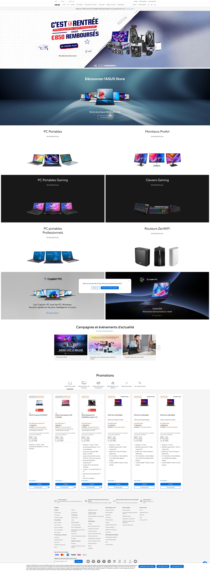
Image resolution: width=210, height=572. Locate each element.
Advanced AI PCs (144, 512)
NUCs (55, 547)
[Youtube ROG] (114, 561)
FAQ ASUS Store (127, 516)
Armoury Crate (143, 520)
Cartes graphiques (75, 525)
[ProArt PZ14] (157, 295)
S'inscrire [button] (78, 561)
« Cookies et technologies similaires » (91, 569)
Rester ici (95, 288)
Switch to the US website (109, 288)
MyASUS (142, 515)
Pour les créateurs (58, 527)
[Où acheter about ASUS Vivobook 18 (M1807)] (48, 487)
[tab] (103, 65)
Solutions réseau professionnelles (92, 513)
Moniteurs (56, 537)
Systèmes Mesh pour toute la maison (78, 546)
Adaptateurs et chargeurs (94, 538)
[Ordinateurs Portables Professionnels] (53, 247)
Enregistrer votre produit (129, 518)
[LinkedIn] (109, 561)
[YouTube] (88, 561)
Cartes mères (74, 517)
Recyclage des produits (111, 537)
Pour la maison (57, 522)
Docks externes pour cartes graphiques (78, 530)
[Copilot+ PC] (53, 295)
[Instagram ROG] (119, 561)
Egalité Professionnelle (110, 525)
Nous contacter (126, 510)
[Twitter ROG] (130, 561)
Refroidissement (75, 522)
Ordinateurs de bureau (59, 544)
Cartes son (74, 533)
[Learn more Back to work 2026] (105, 67)
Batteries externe (92, 543)
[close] (129, 281)
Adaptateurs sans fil (93, 510)
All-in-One (56, 542)
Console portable (58, 517)
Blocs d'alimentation (76, 527)
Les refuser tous (163, 566)
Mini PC (73, 510)
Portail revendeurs (109, 527)
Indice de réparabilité (110, 539)
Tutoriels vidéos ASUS (128, 525)
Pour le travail (57, 525)
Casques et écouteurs (93, 528)
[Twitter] (104, 561)
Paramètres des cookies (147, 566)
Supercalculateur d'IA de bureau (96, 516)
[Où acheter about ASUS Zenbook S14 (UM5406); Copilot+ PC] (101, 487)
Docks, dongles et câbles (94, 541)
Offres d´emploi (109, 520)
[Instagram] (93, 561)
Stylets (90, 546)
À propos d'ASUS (109, 510)
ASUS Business (143, 1)
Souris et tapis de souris (94, 526)
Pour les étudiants (58, 530)
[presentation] (49, 487)
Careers (107, 522)
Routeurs (73, 543)
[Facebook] (98, 561)
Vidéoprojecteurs (58, 540)
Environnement (152, 1)
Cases (72, 520)
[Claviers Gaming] (157, 198)
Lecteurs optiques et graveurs (78, 536)
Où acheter (108, 517)
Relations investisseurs (110, 529)
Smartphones (57, 512)
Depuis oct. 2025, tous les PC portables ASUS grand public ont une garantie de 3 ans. (104, 9)
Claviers (90, 523)
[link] (57, 4)
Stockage (73, 538)
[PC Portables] (53, 150)
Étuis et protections (93, 536)
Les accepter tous (177, 566)
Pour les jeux (57, 532)
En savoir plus (38, 487)
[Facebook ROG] (125, 561)
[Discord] (135, 561)
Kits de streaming (92, 531)
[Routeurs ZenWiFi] (157, 247)
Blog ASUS (108, 515)
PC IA (141, 510)
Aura (141, 517)
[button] (136, 1)
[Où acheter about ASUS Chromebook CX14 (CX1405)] (74, 487)
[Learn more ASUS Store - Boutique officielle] (105, 125)
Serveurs (90, 518)
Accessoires (57, 515)
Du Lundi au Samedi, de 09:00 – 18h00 (130, 513)
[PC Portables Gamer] (53, 198)
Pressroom (108, 532)
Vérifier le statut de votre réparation (129, 522)
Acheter (39, 484)
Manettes (90, 548)
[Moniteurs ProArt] (157, 150)
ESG (106, 542)
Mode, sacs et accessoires (94, 533)
